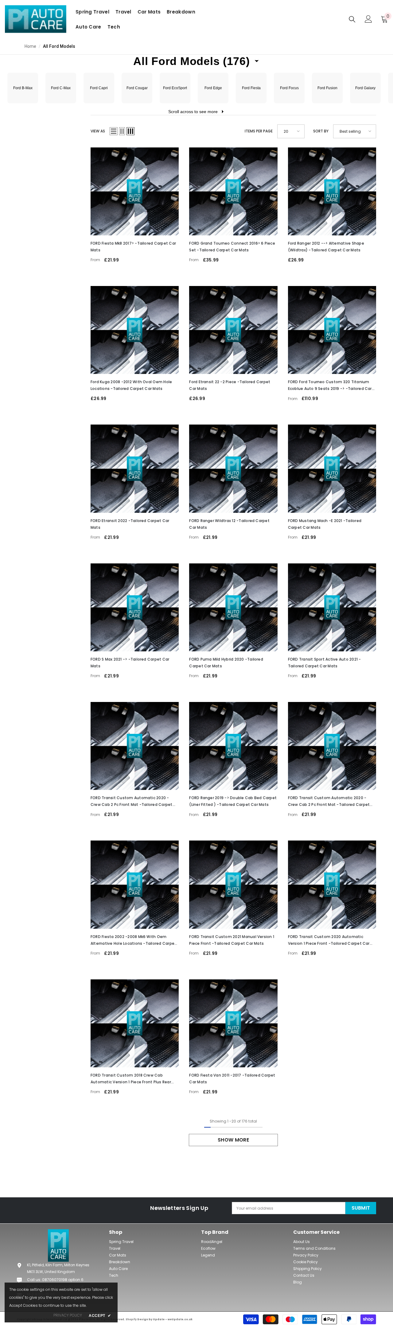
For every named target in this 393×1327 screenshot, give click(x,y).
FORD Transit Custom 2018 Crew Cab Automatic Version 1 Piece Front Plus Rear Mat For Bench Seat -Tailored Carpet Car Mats (131, 1079)
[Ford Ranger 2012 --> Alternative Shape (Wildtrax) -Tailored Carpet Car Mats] (332, 191)
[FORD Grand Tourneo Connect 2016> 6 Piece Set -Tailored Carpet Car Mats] (233, 191)
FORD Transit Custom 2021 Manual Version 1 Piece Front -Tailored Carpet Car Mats (231, 940)
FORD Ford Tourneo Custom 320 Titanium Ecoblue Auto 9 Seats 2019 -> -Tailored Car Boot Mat (330, 385)
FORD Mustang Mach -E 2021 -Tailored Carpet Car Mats (324, 524)
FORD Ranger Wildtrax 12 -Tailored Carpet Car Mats (229, 524)
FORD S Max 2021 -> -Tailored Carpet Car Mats (130, 663)
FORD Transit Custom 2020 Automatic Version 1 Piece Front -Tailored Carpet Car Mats (329, 940)
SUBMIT (361, 1207)
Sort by (321, 131)
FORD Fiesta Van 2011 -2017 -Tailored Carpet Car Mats (232, 1079)
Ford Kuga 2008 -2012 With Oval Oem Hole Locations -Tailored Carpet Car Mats (131, 385)
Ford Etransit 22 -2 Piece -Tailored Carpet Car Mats (229, 385)
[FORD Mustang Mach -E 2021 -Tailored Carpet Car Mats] (332, 469)
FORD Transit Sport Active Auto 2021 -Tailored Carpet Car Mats (324, 663)
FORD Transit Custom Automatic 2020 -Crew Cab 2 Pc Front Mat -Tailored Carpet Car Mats (132, 801)
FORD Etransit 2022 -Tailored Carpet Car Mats (130, 524)
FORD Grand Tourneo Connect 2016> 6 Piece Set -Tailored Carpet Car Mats (232, 247)
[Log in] (368, 19)
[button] (196, 61)
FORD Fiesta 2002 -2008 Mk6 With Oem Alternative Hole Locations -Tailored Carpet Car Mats (133, 940)
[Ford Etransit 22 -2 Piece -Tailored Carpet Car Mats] (233, 330)
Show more (233, 1139)
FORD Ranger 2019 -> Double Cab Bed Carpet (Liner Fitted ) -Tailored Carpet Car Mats (233, 801)
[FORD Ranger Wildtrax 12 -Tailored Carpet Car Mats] (233, 469)
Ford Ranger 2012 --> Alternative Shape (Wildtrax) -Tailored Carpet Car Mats (326, 247)
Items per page (259, 131)
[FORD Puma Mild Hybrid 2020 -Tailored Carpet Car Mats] (233, 607)
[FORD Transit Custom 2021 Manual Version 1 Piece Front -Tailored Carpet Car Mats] (233, 885)
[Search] (352, 19)
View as (98, 131)
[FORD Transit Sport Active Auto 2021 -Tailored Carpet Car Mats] (332, 607)
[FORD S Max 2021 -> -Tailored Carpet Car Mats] (135, 607)
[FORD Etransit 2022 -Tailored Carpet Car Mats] (135, 469)
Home (30, 46)
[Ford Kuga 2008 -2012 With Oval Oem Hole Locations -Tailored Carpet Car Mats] (135, 330)
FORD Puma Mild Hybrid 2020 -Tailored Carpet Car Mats (226, 663)
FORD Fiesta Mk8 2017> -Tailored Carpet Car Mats (133, 247)
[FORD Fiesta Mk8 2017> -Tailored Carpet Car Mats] (135, 191)
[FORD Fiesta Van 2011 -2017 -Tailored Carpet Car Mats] (233, 1023)
